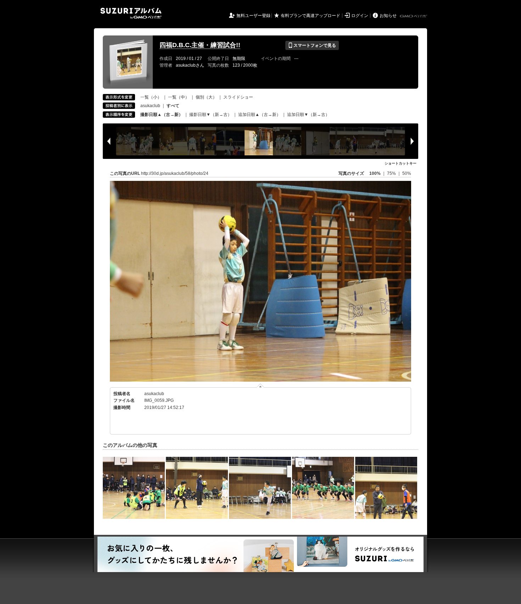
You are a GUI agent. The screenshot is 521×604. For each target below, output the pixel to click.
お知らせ (388, 15)
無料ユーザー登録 (253, 15)
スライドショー (238, 97)
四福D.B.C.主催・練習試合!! (199, 45)
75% (392, 173)
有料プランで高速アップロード (310, 15)
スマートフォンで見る (312, 45)
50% (406, 173)
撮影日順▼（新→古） (210, 114)
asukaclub (150, 105)
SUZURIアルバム (131, 13)
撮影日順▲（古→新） (161, 114)
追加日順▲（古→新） (259, 114)
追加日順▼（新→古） (308, 114)
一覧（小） (151, 97)
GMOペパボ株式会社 (414, 16)
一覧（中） (178, 97)
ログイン (359, 15)
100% (375, 173)
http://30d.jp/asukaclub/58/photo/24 (174, 173)
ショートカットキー (400, 163)
